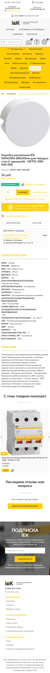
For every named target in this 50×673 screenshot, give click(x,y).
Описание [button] (36, 223)
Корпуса (39, 54)
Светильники (13, 54)
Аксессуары (25, 87)
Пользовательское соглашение (20, 631)
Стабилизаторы (37, 63)
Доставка (11, 601)
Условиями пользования (33, 567)
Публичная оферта (15, 627)
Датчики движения (20, 73)
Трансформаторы (17, 78)
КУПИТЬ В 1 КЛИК (40, 192)
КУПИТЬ (5, 470)
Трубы (14, 68)
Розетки (8, 59)
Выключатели (35, 49)
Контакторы (31, 59)
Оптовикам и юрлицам (31, 30)
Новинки (17, 34)
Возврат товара (13, 609)
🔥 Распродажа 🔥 (17, 49)
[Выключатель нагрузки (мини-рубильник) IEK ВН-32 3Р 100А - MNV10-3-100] (25, 432)
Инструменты (39, 82)
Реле (7, 63)
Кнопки (35, 73)
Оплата (10, 605)
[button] (12, 10)
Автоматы (27, 54)
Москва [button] (20, 231)
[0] (44, 42)
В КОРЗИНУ (22, 192)
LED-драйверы (11, 82)
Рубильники (35, 78)
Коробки (35, 68)
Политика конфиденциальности (21, 649)
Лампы (18, 59)
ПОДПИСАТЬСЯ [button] (25, 559)
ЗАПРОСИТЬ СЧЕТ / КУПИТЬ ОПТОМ (26, 199)
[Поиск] (4, 42)
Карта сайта (12, 623)
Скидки (10, 645)
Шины (43, 59)
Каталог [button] (10, 30)
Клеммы (24, 68)
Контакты (32, 34)
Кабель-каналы (19, 63)
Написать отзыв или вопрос (25, 506)
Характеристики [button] (13, 223)
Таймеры (25, 82)
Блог (9, 641)
